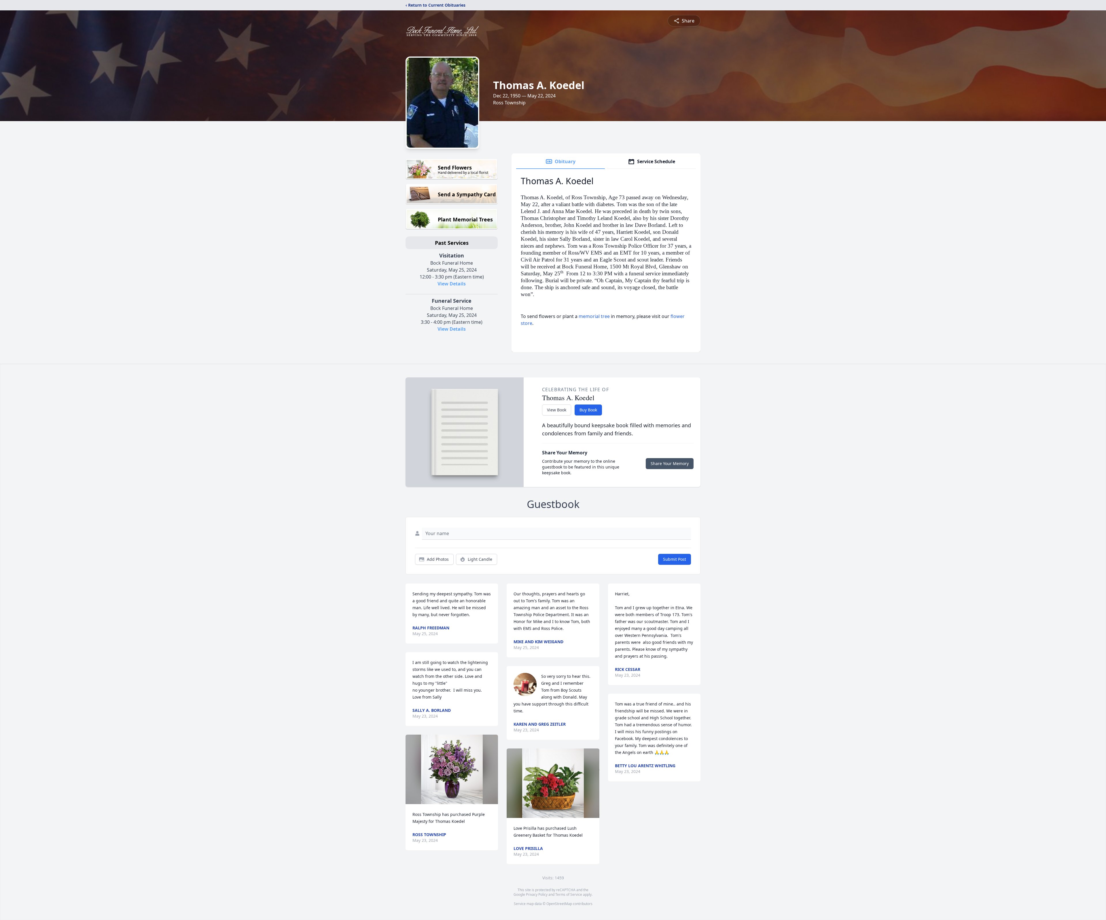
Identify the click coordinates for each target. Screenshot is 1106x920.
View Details (452, 284)
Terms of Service (568, 894)
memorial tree (594, 316)
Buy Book (588, 410)
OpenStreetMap (559, 903)
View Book (556, 410)
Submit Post (674, 559)
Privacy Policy (537, 894)
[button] (452, 769)
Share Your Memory (670, 463)
